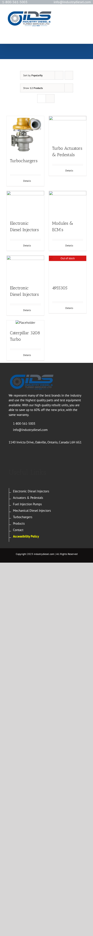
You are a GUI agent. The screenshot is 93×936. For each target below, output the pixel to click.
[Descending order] (69, 75)
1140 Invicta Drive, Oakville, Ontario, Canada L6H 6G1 (45, 442)
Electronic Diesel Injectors (31, 491)
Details (27, 180)
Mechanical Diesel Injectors (32, 510)
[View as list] (50, 98)
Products (19, 523)
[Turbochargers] (25, 134)
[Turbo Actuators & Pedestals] (67, 128)
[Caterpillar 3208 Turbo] (25, 322)
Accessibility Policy (26, 536)
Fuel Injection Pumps (27, 504)
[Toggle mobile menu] (85, 15)
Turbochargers (23, 160)
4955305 (59, 287)
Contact (18, 530)
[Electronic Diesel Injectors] (25, 203)
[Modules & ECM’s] (67, 203)
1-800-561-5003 (14, 2)
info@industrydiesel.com (30, 430)
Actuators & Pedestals (28, 498)
